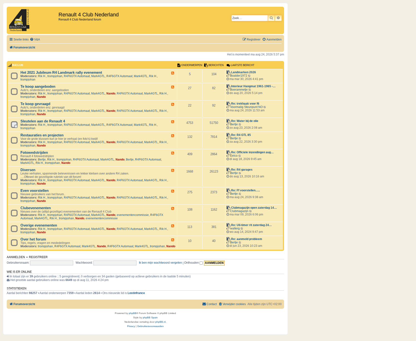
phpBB (132, 313)
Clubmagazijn (239, 211)
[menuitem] (35, 39)
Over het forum (33, 239)
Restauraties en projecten (42, 135)
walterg (235, 228)
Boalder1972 (238, 75)
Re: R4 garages (242, 169)
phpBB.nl (160, 322)
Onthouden (192, 262)
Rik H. (42, 76)
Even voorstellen (34, 191)
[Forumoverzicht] (33, 20)
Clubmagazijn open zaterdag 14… (254, 207)
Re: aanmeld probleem (246, 239)
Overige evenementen (38, 225)
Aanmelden (16, 257)
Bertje (234, 124)
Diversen (27, 170)
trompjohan (54, 76)
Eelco (234, 155)
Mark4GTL (98, 76)
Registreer (38, 257)
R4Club (17, 65)
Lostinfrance (136, 293)
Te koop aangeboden (37, 86)
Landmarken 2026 (243, 72)
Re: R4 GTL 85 (241, 135)
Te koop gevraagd (35, 104)
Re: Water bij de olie (244, 121)
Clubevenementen (35, 208)
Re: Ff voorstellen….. (245, 190)
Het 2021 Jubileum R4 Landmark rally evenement (61, 72)
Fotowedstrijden (34, 152)
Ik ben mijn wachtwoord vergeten (160, 262)
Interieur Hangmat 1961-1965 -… (253, 86)
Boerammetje (239, 89)
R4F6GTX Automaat (77, 76)
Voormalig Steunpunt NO (246, 107)
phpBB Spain (150, 317)
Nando (110, 93)
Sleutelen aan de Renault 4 (42, 121)
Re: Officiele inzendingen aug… (252, 152)
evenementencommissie (133, 215)
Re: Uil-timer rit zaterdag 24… (251, 225)
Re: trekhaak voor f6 (245, 103)
